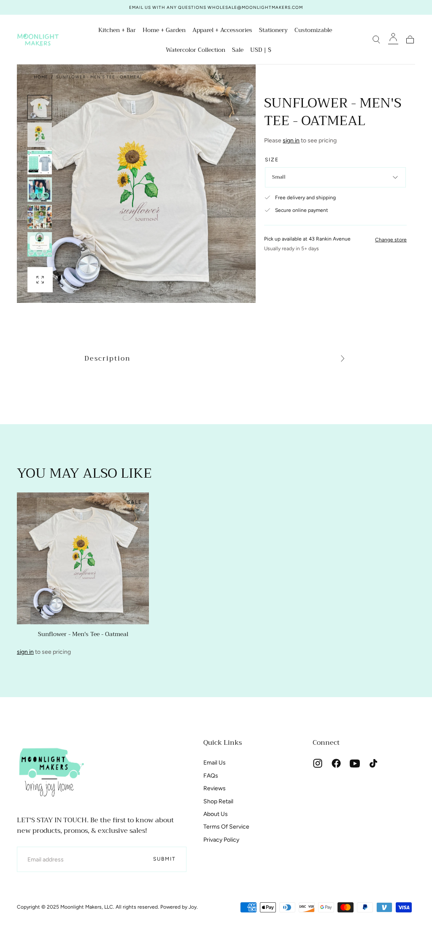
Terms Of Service (226, 826)
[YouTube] (355, 763)
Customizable (313, 31)
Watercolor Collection (195, 50)
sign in (291, 140)
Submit (164, 859)
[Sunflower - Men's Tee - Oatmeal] (83, 558)
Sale (237, 50)
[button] (260, 51)
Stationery (273, 31)
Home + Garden (164, 31)
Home (41, 77)
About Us (215, 814)
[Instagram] (317, 763)
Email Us (214, 762)
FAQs (210, 775)
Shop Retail (218, 801)
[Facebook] (336, 763)
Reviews (214, 788)
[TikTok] (373, 763)
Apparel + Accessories (222, 31)
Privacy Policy (221, 839)
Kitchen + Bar (117, 31)
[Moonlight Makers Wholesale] (50, 771)
